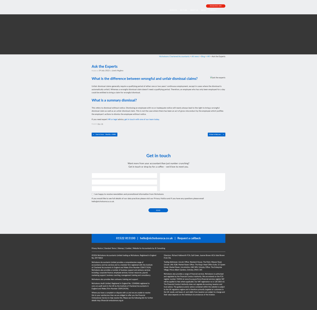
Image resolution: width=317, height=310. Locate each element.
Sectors (183, 10)
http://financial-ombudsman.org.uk (110, 300)
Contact (213, 10)
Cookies (128, 248)
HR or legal (112, 119)
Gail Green (195, 255)
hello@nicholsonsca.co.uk (103, 201)
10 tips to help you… (216, 134)
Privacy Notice (160, 198)
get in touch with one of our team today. (141, 119)
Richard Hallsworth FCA (181, 255)
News (203, 10)
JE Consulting (160, 248)
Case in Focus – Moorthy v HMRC (104, 134)
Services (173, 10)
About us (194, 10)
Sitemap (121, 248)
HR (102, 124)
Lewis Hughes (117, 71)
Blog (99, 124)
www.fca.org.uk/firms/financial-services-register (203, 279)
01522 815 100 (216, 6)
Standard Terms (110, 248)
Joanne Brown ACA (207, 255)
